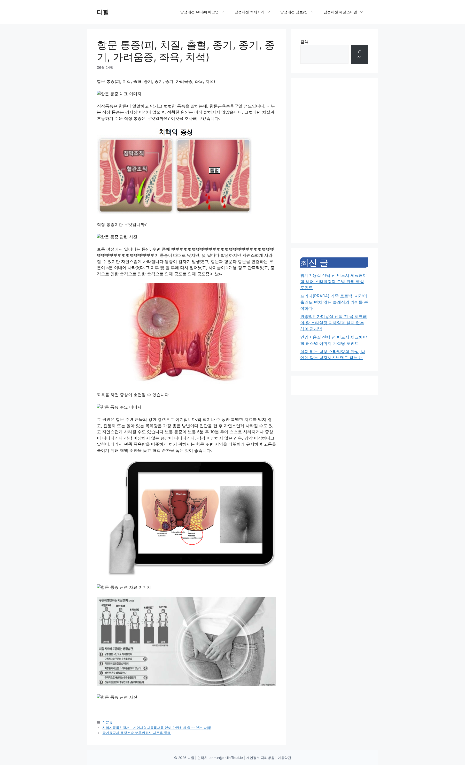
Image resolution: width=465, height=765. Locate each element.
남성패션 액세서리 (249, 12)
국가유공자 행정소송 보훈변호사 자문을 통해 (136, 733)
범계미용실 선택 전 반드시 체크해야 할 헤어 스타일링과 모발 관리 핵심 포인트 (333, 281)
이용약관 (284, 758)
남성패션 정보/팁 (294, 12)
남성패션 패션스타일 (340, 12)
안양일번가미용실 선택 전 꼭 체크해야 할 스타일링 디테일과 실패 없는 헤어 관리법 (333, 322)
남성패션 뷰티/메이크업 (199, 12)
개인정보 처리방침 (260, 758)
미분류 (107, 722)
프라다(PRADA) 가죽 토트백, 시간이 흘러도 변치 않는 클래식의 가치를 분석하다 (334, 302)
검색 (304, 41)
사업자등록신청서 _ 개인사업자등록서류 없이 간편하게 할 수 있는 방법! (156, 728)
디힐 (103, 12)
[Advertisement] (334, 160)
